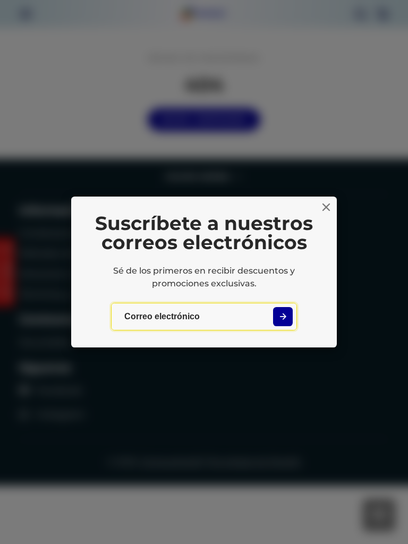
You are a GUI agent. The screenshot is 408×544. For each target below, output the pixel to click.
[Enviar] (283, 317)
